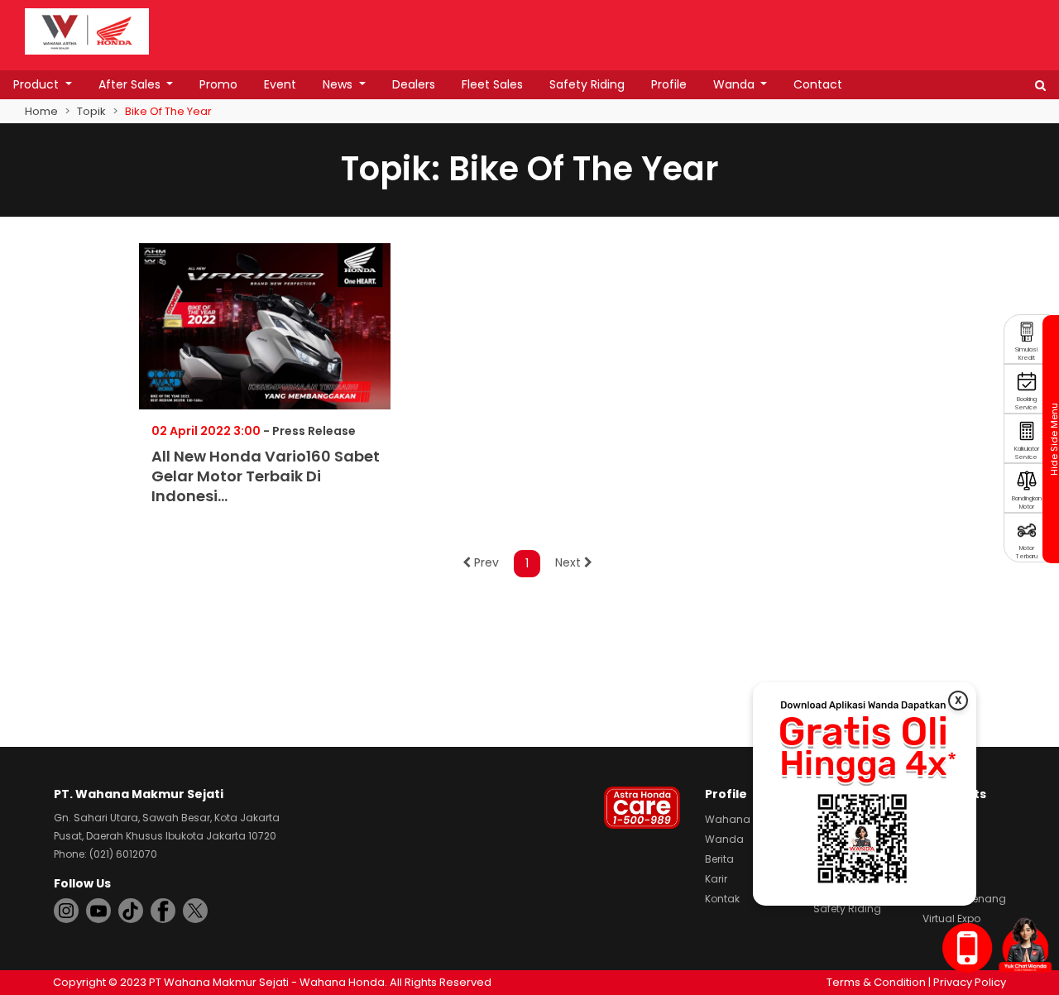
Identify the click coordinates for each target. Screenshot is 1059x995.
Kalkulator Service (1026, 453)
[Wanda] (1025, 944)
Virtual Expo (951, 918)
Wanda (735, 84)
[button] (1040, 85)
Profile (669, 84)
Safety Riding (587, 84)
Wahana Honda (746, 819)
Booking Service (1026, 403)
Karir (716, 879)
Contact (817, 84)
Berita (719, 859)
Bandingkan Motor (1027, 502)
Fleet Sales (492, 84)
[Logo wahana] (87, 31)
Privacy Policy (969, 982)
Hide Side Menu (1053, 439)
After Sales (131, 84)
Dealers (413, 84)
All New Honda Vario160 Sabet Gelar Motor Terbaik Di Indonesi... (265, 476)
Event (280, 84)
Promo (218, 84)
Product (37, 84)
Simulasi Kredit (1026, 353)
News (339, 84)
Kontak (722, 899)
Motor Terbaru (1026, 552)
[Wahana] (87, 30)
